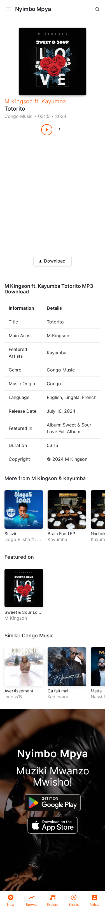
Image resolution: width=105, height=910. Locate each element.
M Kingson (18, 101)
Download (55, 261)
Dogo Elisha (17, 539)
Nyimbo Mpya (33, 9)
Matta (96, 691)
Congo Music (18, 116)
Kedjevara (58, 696)
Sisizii (10, 533)
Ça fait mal (58, 691)
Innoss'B (13, 696)
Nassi (96, 696)
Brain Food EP (61, 533)
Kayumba (53, 101)
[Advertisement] (52, 193)
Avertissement (18, 691)
